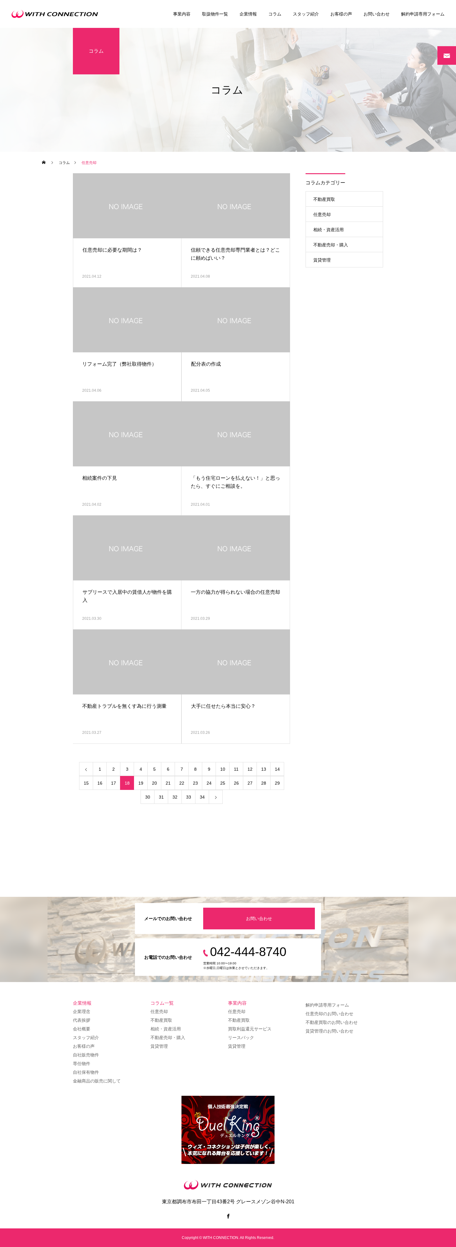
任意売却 (322, 214)
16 (99, 783)
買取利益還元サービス (249, 1028)
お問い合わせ (377, 13)
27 (250, 783)
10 (222, 769)
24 (209, 783)
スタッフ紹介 (306, 13)
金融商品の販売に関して (97, 1080)
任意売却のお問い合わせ (329, 1013)
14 (277, 769)
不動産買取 (324, 199)
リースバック (241, 1037)
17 (113, 783)
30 (147, 797)
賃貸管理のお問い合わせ (329, 1031)
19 (140, 783)
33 (188, 797)
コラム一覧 (162, 1003)
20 (154, 783)
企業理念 (81, 1011)
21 (168, 783)
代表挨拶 (81, 1020)
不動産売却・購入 (330, 244)
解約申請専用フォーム (423, 13)
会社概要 (81, 1028)
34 (202, 797)
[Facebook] (228, 1216)
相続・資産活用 (328, 229)
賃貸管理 (322, 260)
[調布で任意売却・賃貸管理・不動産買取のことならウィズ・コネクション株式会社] (56, 14)
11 (236, 769)
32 (174, 797)
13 (263, 769)
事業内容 (181, 13)
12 (250, 769)
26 (236, 783)
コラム (274, 13)
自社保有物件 (86, 1072)
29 (277, 783)
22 (181, 783)
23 (195, 783)
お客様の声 (341, 13)
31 (161, 797)
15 (86, 783)
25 (222, 783)
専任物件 (81, 1063)
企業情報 (248, 13)
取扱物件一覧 (215, 13)
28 (263, 783)
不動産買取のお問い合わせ (332, 1022)
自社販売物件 (86, 1054)
